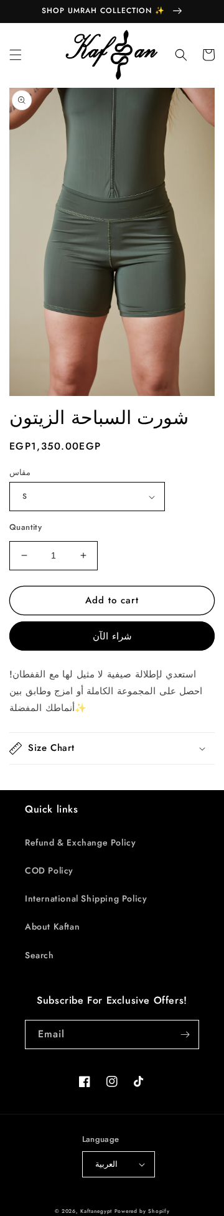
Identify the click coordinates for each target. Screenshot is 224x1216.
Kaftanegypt (96, 1211)
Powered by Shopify (142, 1211)
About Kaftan (52, 926)
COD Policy (49, 870)
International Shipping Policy (86, 898)
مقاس (19, 472)
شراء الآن (112, 636)
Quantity (25, 527)
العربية (106, 1164)
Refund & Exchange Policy (80, 842)
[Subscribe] (184, 1034)
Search (39, 955)
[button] (15, 54)
